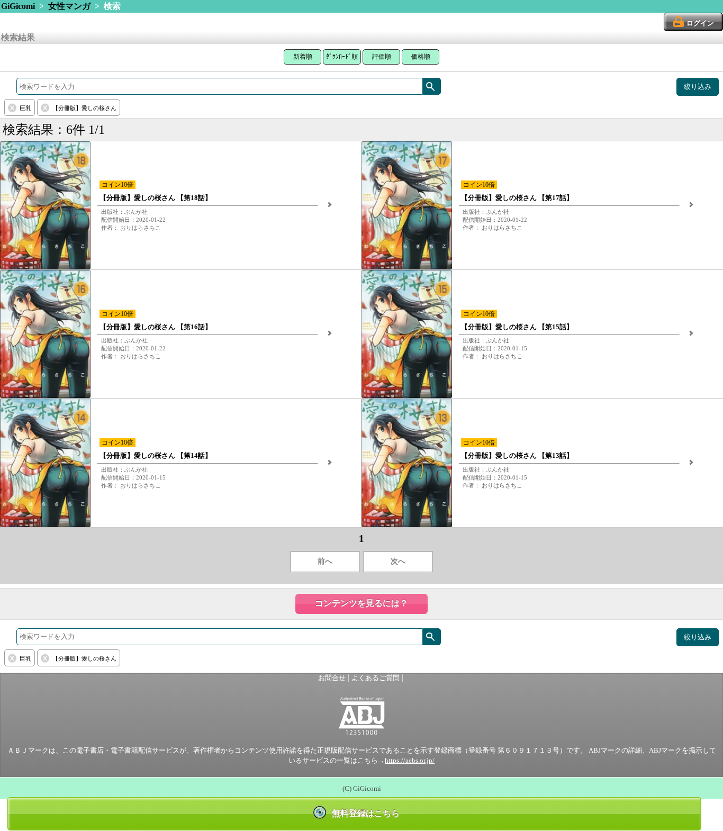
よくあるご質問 (375, 678)
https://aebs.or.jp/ (410, 760)
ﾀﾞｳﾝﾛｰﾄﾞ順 (342, 56)
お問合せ (332, 678)
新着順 (302, 56)
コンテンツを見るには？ (361, 603)
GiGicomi (18, 6)
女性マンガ (69, 6)
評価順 (381, 56)
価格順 (420, 56)
